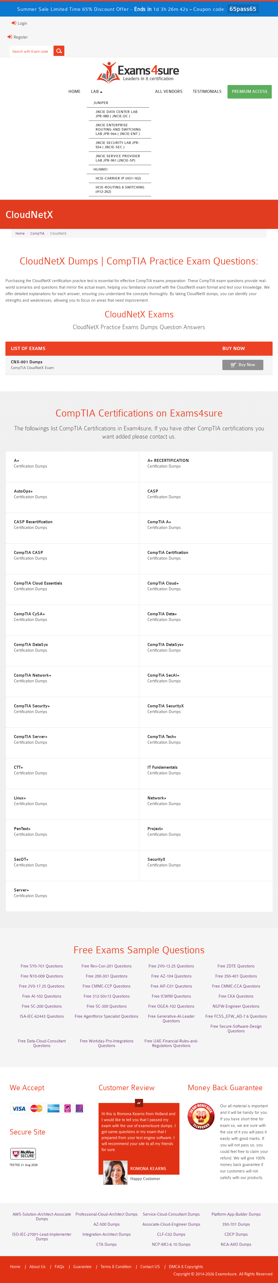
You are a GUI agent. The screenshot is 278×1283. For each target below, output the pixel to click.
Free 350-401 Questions (236, 976)
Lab (95, 91)
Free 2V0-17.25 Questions (42, 986)
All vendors (168, 91)
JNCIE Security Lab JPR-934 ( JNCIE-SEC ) (118, 145)
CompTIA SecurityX (165, 706)
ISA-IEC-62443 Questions (42, 1016)
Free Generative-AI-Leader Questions (171, 1018)
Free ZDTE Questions (236, 966)
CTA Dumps (106, 1244)
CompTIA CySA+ (29, 614)
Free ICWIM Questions (171, 996)
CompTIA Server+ (31, 737)
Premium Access (249, 91)
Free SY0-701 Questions (42, 966)
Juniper (100, 103)
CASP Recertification (33, 522)
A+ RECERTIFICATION (168, 460)
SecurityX (156, 859)
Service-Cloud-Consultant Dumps (171, 1214)
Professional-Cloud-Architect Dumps (106, 1214)
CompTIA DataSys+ (165, 644)
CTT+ (18, 767)
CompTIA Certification (167, 552)
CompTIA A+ (159, 522)
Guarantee (82, 1267)
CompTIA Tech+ (161, 737)
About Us (37, 1267)
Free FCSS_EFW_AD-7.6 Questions (236, 1016)
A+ (16, 460)
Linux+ (20, 798)
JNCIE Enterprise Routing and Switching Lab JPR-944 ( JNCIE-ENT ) (118, 129)
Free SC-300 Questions (107, 1006)
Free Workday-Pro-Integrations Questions (107, 1043)
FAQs (59, 1267)
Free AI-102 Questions (41, 996)
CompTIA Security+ (32, 706)
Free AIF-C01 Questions (171, 986)
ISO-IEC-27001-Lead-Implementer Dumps (41, 1236)
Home (74, 91)
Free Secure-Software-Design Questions (236, 1028)
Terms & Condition (115, 1267)
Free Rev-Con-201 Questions (106, 966)
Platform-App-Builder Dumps (236, 1214)
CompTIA (37, 233)
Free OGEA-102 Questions (171, 1006)
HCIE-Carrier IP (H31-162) (118, 178)
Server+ (21, 890)
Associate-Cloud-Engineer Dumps (171, 1224)
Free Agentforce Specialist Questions (106, 1016)
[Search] (58, 51)
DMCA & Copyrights (186, 1267)
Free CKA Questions (236, 996)
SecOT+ (21, 859)
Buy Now (247, 364)
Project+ (155, 829)
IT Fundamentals (162, 767)
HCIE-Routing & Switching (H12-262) (120, 189)
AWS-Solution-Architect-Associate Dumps (41, 1216)
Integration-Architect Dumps (107, 1234)
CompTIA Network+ (32, 675)
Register (20, 37)
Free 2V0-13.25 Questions (171, 966)
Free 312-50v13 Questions (107, 996)
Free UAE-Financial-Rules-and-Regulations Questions (171, 1043)
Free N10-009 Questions (42, 976)
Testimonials (207, 91)
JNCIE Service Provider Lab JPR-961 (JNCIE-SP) (118, 158)
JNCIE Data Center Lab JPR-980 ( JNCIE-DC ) (116, 114)
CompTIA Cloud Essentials (38, 583)
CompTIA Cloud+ (163, 583)
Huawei (100, 169)
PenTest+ (22, 829)
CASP (152, 491)
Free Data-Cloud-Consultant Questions (42, 1043)
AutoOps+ (23, 491)
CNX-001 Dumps (26, 362)
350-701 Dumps (236, 1224)
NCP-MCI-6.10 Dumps (171, 1244)
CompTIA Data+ (162, 614)
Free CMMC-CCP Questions (107, 986)
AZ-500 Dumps (106, 1224)
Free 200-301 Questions (107, 976)
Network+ (156, 798)
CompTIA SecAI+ (163, 675)
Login (22, 23)
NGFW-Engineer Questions (236, 1006)
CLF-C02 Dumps (171, 1234)
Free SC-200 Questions (42, 1006)
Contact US (150, 1267)
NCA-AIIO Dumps (236, 1244)
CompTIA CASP (28, 552)
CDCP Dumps (236, 1234)
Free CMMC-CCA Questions (236, 986)
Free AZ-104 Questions (171, 976)
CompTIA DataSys (31, 644)
